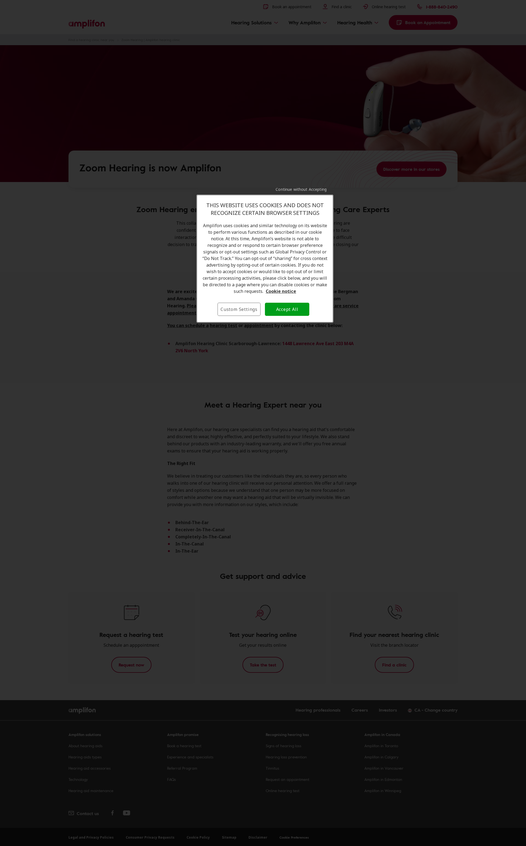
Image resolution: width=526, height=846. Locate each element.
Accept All (287, 309)
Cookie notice (281, 291)
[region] (264, 259)
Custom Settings (239, 309)
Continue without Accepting (301, 189)
